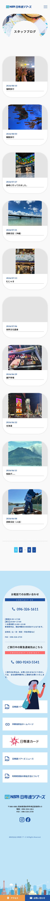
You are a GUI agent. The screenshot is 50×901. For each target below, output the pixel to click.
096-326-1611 (27, 609)
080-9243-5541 (27, 662)
